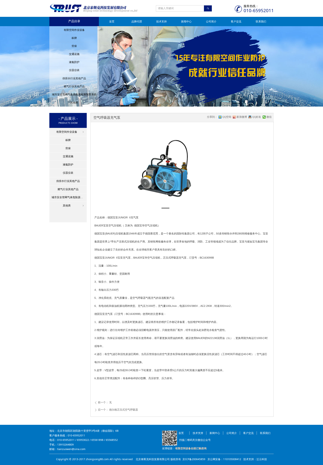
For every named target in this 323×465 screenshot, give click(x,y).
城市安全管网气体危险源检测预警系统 (74, 94)
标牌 (74, 38)
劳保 (74, 46)
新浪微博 (241, 117)
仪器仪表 (74, 70)
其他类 (74, 102)
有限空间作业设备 (74, 30)
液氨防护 (74, 62)
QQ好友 (256, 117)
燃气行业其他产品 (74, 86)
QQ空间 (226, 117)
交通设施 (74, 54)
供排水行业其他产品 (74, 78)
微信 (269, 117)
